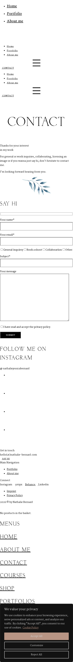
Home (12, 6)
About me (15, 21)
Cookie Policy (31, 628)
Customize (36, 645)
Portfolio (14, 13)
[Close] (69, 607)
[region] (36, 633)
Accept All (36, 636)
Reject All (36, 655)
